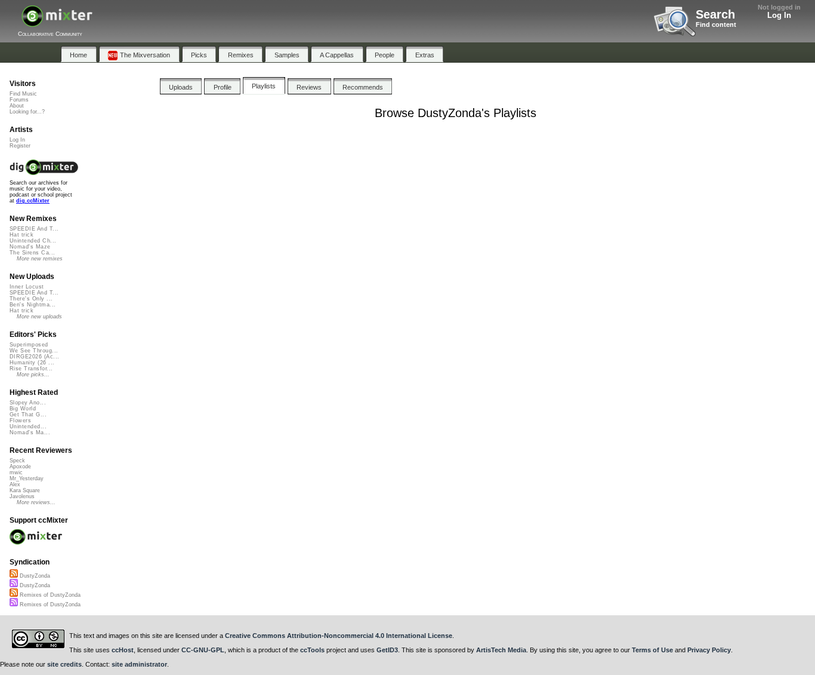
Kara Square (25, 490)
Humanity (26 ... (32, 363)
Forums (19, 100)
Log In (779, 15)
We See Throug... (34, 351)
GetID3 (387, 649)
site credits (64, 664)
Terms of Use (652, 649)
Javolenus (22, 496)
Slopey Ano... (28, 403)
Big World (23, 409)
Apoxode (20, 467)
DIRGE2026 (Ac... (34, 357)
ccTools (312, 649)
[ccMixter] (57, 22)
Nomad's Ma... (30, 432)
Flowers (20, 421)
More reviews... (36, 502)
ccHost (123, 649)
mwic (16, 472)
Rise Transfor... (31, 369)
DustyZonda (34, 576)
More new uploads (39, 317)
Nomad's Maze (30, 247)
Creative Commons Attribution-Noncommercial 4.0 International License (338, 635)
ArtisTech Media (501, 649)
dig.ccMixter (33, 201)
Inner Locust (27, 287)
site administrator (139, 664)
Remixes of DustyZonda (49, 595)
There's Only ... (31, 299)
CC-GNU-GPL (202, 649)
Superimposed (29, 345)
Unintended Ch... (33, 241)
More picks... (33, 375)
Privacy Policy (709, 649)
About (17, 106)
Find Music (23, 94)
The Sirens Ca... (32, 253)
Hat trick (21, 235)
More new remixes (40, 259)
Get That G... (28, 415)
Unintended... (28, 426)
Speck (17, 461)
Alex (15, 484)
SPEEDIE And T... (34, 229)
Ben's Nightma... (32, 305)
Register (20, 146)
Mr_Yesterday (27, 478)
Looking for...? (27, 112)
